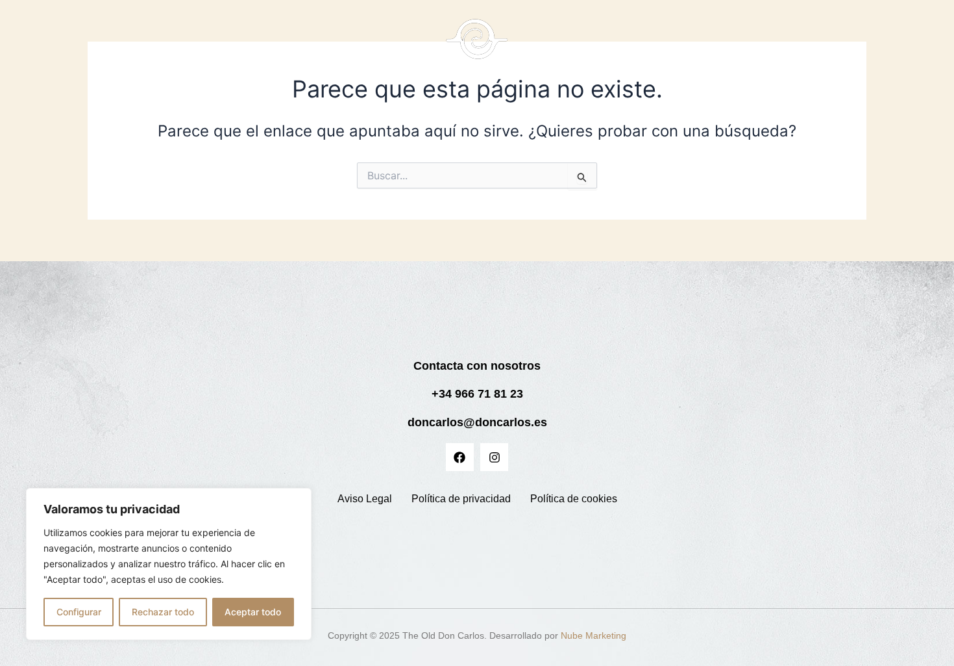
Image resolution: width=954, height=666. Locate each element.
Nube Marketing (593, 635)
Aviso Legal (364, 498)
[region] (169, 564)
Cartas (281, 46)
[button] (636, 46)
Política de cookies (573, 498)
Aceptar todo (253, 611)
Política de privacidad (461, 498)
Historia (332, 46)
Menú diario (630, 46)
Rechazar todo (163, 611)
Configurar (78, 611)
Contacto (764, 46)
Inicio (235, 46)
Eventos (707, 46)
